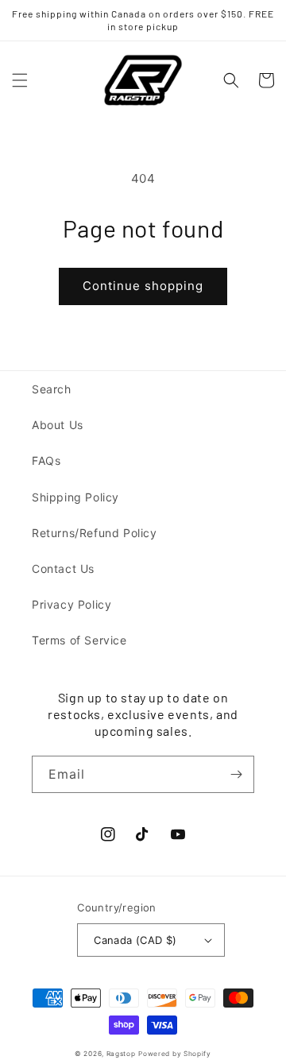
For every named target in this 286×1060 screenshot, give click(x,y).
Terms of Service (79, 640)
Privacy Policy (71, 604)
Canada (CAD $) (135, 940)
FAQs (46, 460)
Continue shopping (143, 285)
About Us (57, 424)
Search (52, 389)
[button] (19, 80)
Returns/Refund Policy (94, 533)
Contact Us (63, 568)
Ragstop (121, 1054)
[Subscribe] (235, 774)
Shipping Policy (75, 497)
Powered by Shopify (174, 1054)
